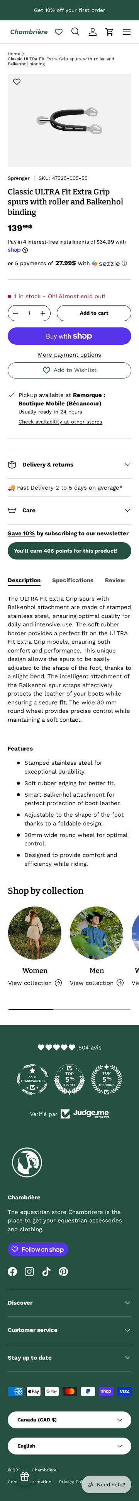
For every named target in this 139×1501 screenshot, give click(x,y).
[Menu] (126, 31)
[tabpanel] (69, 731)
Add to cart (94, 313)
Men (97, 970)
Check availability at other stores (60, 422)
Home (14, 53)
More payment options (69, 354)
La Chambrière (40, 1470)
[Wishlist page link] (59, 32)
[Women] (34, 933)
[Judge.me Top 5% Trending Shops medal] (106, 1079)
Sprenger (19, 178)
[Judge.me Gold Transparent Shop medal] (32, 1079)
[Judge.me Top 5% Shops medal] (69, 1079)
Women (34, 970)
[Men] (96, 933)
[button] (109, 31)
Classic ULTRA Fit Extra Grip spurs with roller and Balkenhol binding (61, 61)
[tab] (24, 580)
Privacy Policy (73, 1481)
